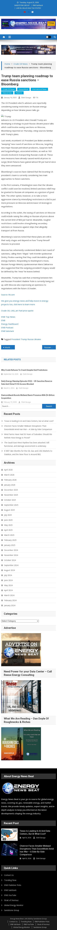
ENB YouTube (10, 895)
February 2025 (10, 540)
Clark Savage (26, 98)
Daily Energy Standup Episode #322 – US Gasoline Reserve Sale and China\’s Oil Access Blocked (26, 382)
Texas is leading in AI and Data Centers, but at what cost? (29, 421)
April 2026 (8, 470)
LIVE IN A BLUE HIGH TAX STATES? (28, 8)
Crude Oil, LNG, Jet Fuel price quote (17, 310)
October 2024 (10, 560)
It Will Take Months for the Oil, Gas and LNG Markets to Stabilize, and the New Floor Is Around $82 (28, 453)
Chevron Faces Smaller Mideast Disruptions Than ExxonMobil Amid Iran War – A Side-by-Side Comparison (28, 428)
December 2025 (11, 490)
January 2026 (9, 485)
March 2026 (9, 475)
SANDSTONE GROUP (22, 5)
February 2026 (10, 480)
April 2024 (8, 590)
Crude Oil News (8, 89)
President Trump (19, 339)
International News (39, 89)
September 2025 (11, 505)
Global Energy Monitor (13, 905)
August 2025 (9, 510)
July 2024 (8, 575)
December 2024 (11, 550)
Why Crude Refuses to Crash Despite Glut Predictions (24, 370)
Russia (30, 339)
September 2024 (11, 565)
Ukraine (37, 339)
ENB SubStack (38, 5)
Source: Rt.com (8, 294)
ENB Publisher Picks (12, 885)
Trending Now (10, 880)
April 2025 (8, 530)
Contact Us (9, 875)
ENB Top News (8, 316)
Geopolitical (23, 89)
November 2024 (11, 555)
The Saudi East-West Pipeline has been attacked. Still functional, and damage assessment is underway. (26, 444)
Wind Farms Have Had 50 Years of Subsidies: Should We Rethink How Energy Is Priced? (28, 436)
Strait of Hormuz (11, 900)
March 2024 (9, 595)
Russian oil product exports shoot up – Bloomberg (50, 347)
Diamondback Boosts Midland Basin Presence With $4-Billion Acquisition (27, 396)
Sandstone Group (11, 910)
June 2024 (8, 580)
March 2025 (9, 535)
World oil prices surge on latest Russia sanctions (10, 347)
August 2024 (9, 570)
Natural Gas (7, 93)
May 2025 (8, 525)
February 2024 (10, 600)
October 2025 (10, 500)
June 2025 (8, 520)
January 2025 (9, 545)
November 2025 (11, 495)
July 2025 (8, 515)
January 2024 (9, 605)
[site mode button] (48, 37)
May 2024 (8, 585)
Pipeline (19, 93)
